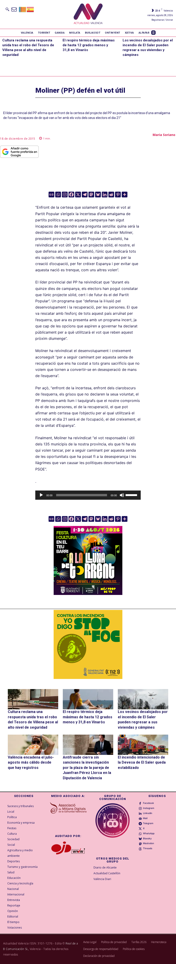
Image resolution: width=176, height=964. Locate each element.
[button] (7, 9)
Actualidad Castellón (107, 873)
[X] (78, 194)
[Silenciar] (122, 495)
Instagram (148, 808)
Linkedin (147, 813)
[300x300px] (88, 593)
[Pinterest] (118, 194)
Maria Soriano (164, 135)
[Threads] (140, 848)
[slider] (132, 495)
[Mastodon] (91, 194)
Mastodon (148, 843)
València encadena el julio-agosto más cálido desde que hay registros (31, 762)
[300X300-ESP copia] (88, 644)
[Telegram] (85, 194)
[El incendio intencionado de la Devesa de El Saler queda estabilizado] (143, 745)
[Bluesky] (98, 194)
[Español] (30, 9)
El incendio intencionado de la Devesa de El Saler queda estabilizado (142, 762)
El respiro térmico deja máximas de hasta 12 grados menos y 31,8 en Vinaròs (89, 45)
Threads (147, 848)
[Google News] (51, 194)
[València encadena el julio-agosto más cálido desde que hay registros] (33, 745)
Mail (145, 818)
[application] (88, 495)
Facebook (148, 803)
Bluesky (147, 838)
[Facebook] (71, 194)
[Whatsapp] (58, 194)
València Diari (102, 879)
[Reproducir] (41, 495)
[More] (124, 194)
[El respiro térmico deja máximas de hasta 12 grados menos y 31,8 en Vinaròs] (88, 699)
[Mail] (140, 818)
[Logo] (88, 14)
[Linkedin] (104, 194)
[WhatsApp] (140, 833)
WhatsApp (148, 833)
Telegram (148, 823)
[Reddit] (111, 194)
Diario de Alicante (105, 867)
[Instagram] (65, 194)
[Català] (23, 9)
